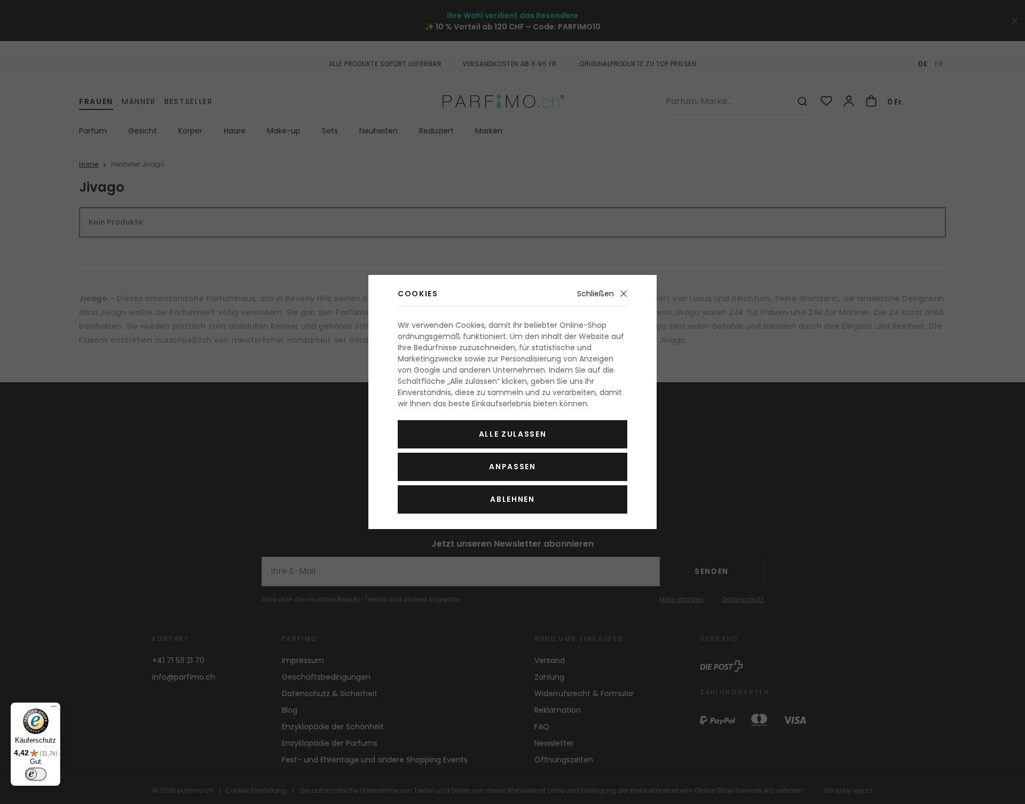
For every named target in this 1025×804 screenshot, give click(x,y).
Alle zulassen (513, 434)
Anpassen (512, 466)
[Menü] (54, 709)
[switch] (35, 774)
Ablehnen (512, 499)
